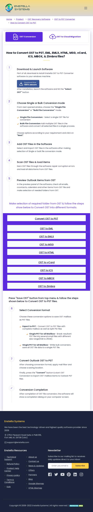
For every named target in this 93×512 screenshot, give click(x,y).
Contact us (33, 461)
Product (20, 19)
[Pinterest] (69, 474)
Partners (32, 474)
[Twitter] (56, 474)
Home (9, 19)
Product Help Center (11, 469)
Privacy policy (13, 475)
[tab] (24, 37)
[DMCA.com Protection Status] (76, 505)
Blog (30, 479)
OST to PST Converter (64, 19)
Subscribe (80, 465)
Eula (9, 486)
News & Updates (36, 465)
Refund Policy (13, 463)
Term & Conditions (9, 481)
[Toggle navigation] (85, 8)
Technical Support (10, 458)
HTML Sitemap (35, 488)
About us (32, 457)
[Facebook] (50, 474)
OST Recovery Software (39, 19)
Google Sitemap (36, 483)
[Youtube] (62, 474)
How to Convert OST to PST (23, 22)
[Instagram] (81, 474)
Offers (31, 470)
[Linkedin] (75, 474)
